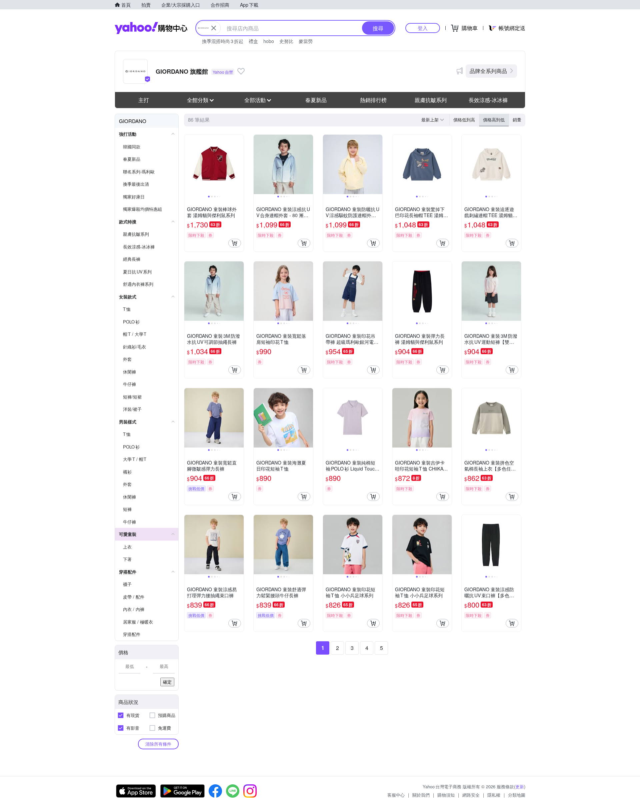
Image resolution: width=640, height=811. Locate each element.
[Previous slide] (188, 164)
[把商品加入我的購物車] (234, 243)
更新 (519, 786)
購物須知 (446, 795)
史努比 (286, 41)
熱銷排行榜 (373, 100)
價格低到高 (464, 119)
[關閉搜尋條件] (214, 28)
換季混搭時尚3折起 (222, 41)
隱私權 (493, 795)
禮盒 (253, 41)
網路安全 (471, 795)
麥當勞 (306, 41)
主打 (143, 100)
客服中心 (396, 795)
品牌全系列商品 (488, 71)
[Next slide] (239, 164)
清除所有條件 (158, 744)
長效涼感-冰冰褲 (488, 100)
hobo (268, 41)
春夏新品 (316, 100)
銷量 (517, 119)
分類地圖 (516, 795)
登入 (423, 27)
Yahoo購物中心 (151, 28)
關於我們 (421, 795)
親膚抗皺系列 (431, 100)
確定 (167, 682)
